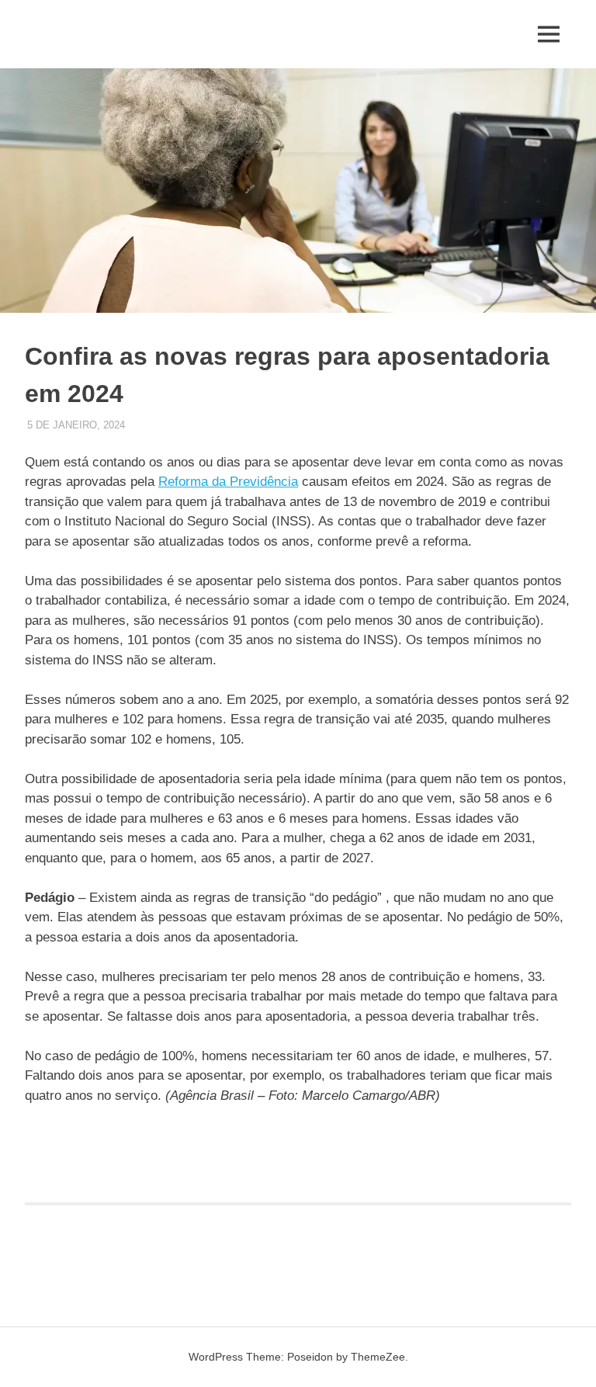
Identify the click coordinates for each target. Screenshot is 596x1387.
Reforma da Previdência (228, 481)
